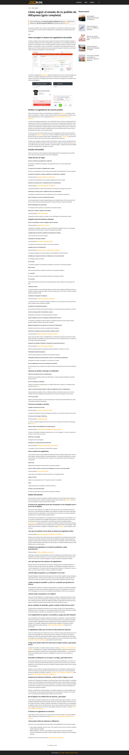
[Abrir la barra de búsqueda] (99, 2)
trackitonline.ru (32, 523)
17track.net (65, 136)
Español (92, 2)
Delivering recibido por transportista (46, 177)
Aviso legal (61, 752)
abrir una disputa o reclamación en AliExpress (44, 674)
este (66, 21)
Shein (85, 2)
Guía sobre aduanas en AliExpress (37, 639)
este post (32, 423)
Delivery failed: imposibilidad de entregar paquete (49, 429)
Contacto (67, 752)
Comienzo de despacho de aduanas (45, 298)
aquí (38, 386)
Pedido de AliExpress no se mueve (45, 552)
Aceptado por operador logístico (45, 241)
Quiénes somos (74, 752)
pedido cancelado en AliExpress (55, 625)
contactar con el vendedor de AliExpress (62, 672)
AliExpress (79, 2)
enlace (67, 23)
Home (29, 8)
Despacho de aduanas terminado (45, 346)
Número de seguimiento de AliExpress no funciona (49, 534)
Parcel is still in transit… (43, 471)
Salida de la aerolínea (42, 213)
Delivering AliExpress (42, 419)
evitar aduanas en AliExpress (55, 737)
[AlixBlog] (35, 2)
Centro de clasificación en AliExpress (46, 185)
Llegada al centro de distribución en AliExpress (48, 250)
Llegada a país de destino (43, 225)
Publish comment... (53, 745)
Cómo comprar (35, 8)
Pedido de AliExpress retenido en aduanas (47, 334)
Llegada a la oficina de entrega (44, 410)
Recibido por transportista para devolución (47, 445)
